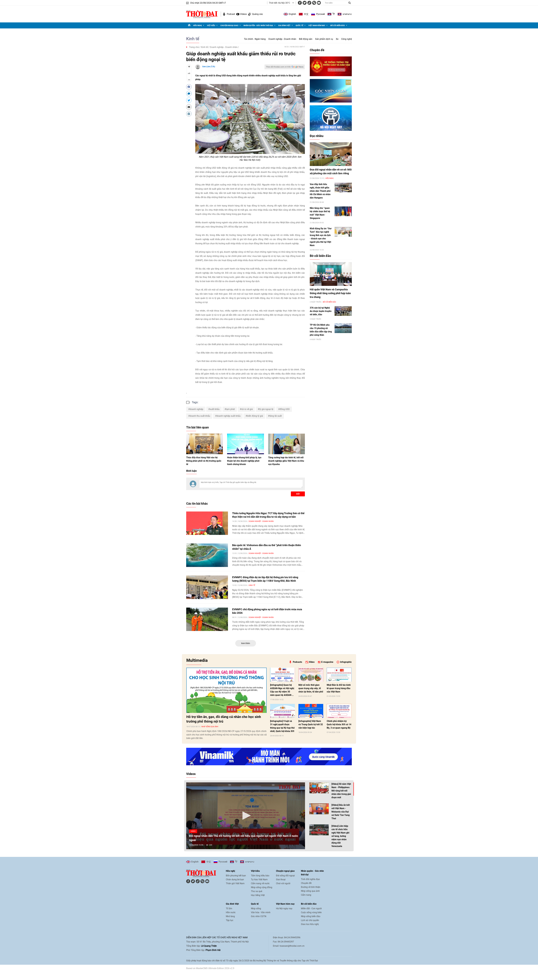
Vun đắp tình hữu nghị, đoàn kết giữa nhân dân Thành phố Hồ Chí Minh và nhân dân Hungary (320, 191)
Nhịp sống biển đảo (310, 916)
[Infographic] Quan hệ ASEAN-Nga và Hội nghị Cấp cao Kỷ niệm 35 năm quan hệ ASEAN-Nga (282, 690)
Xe (337, 39)
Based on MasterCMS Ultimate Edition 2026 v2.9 (210, 968)
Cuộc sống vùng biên (311, 912)
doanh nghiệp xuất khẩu (229, 416)
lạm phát (230, 409)
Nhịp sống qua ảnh (209, 727)
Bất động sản (305, 39)
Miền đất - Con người (311, 908)
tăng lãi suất (275, 416)
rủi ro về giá (247, 409)
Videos (243, 14)
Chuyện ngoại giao (229, 25)
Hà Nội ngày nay (284, 908)
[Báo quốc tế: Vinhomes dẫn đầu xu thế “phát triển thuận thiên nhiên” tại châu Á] (207, 555)
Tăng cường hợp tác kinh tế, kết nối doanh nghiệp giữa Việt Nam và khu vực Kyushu (286, 461)
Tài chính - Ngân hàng (255, 39)
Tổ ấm (229, 908)
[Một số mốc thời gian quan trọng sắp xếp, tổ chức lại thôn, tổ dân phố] (310, 675)
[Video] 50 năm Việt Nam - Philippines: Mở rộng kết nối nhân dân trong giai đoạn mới (341, 791)
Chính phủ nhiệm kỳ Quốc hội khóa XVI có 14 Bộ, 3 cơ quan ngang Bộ (339, 724)
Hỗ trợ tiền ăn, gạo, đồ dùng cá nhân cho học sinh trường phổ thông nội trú (223, 719)
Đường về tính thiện (310, 887)
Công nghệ (346, 39)
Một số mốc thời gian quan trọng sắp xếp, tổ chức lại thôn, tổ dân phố (310, 688)
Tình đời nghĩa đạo (310, 879)
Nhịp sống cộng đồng (261, 887)
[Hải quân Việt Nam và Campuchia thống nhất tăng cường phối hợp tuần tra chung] (331, 274)
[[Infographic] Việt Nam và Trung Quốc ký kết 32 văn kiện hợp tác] (310, 711)
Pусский (320, 14)
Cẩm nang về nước (260, 883)
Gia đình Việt (284, 25)
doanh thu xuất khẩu (200, 416)
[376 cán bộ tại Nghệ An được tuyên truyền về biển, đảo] (343, 311)
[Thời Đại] (201, 14)
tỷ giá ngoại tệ (266, 409)
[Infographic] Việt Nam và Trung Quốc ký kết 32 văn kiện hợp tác (310, 724)
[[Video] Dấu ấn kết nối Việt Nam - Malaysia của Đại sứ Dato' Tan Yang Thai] (319, 808)
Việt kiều (211, 25)
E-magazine (327, 662)
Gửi (298, 494)
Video (312, 662)
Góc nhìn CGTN (258, 916)
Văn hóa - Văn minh (260, 912)
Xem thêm (245, 643)
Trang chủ (194, 47)
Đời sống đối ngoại (285, 875)
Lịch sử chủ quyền (310, 920)
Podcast (231, 14)
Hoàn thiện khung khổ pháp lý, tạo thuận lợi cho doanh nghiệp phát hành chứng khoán (244, 461)
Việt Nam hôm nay (316, 25)
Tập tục (229, 920)
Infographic (346, 662)
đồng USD (285, 409)
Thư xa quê (256, 891)
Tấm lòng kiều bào (260, 875)
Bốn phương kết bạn (236, 875)
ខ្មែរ (334, 14)
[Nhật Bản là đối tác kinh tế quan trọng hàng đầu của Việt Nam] (339, 675)
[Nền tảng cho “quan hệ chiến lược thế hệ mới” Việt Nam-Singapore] (343, 211)
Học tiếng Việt (258, 895)
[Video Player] (245, 815)
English (292, 14)
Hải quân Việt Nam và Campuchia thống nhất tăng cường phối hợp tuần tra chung (330, 293)
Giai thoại (281, 879)
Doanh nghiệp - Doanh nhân (282, 39)
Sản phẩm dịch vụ (324, 39)
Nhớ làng (230, 916)
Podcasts (297, 662)
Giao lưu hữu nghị (310, 924)
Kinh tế (192, 38)
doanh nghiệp (196, 409)
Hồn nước (231, 912)
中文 (306, 14)
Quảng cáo (257, 14)
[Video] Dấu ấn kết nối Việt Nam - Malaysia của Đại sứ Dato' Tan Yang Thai (340, 812)
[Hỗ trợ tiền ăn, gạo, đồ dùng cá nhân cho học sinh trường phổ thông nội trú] (226, 690)
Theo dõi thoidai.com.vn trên (278, 67)
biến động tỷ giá (255, 416)
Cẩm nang (306, 895)
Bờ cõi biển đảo (337, 25)
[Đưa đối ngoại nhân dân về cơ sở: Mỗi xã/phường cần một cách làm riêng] (331, 154)
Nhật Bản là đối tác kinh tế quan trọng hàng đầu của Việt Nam (339, 688)
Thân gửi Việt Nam (235, 883)
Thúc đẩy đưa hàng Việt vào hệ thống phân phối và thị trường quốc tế (203, 461)
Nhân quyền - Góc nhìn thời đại (258, 25)
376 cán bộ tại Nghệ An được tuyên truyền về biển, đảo (320, 311)
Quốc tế (299, 25)
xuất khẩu (215, 409)
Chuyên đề (317, 50)
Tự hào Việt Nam (259, 879)
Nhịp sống (256, 908)
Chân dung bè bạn (235, 879)
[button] (245, 815)
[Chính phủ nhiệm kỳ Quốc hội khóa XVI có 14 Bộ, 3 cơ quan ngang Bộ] (339, 711)
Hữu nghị (197, 25)
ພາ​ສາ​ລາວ (347, 14)
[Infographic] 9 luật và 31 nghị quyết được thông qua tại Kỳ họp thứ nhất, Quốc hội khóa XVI (282, 726)
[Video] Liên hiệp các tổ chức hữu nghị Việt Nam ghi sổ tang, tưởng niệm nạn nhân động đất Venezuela (340, 836)
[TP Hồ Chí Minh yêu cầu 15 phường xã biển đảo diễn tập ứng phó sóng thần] (343, 328)
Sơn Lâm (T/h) (208, 66)
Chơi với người (283, 883)
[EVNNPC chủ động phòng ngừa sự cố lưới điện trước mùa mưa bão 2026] (207, 619)
